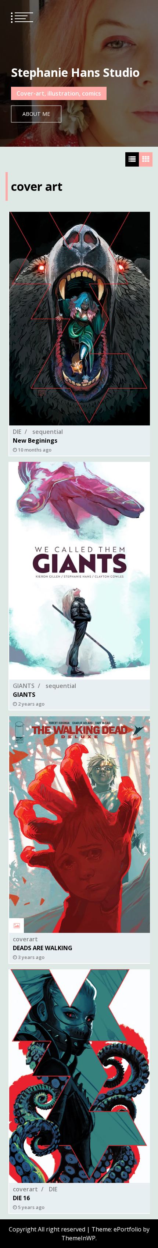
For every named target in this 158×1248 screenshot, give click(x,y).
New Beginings (35, 440)
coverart (25, 939)
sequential (47, 432)
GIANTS (24, 686)
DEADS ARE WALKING (42, 948)
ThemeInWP (78, 1238)
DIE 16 (21, 1198)
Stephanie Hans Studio (75, 72)
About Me (36, 113)
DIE (17, 432)
